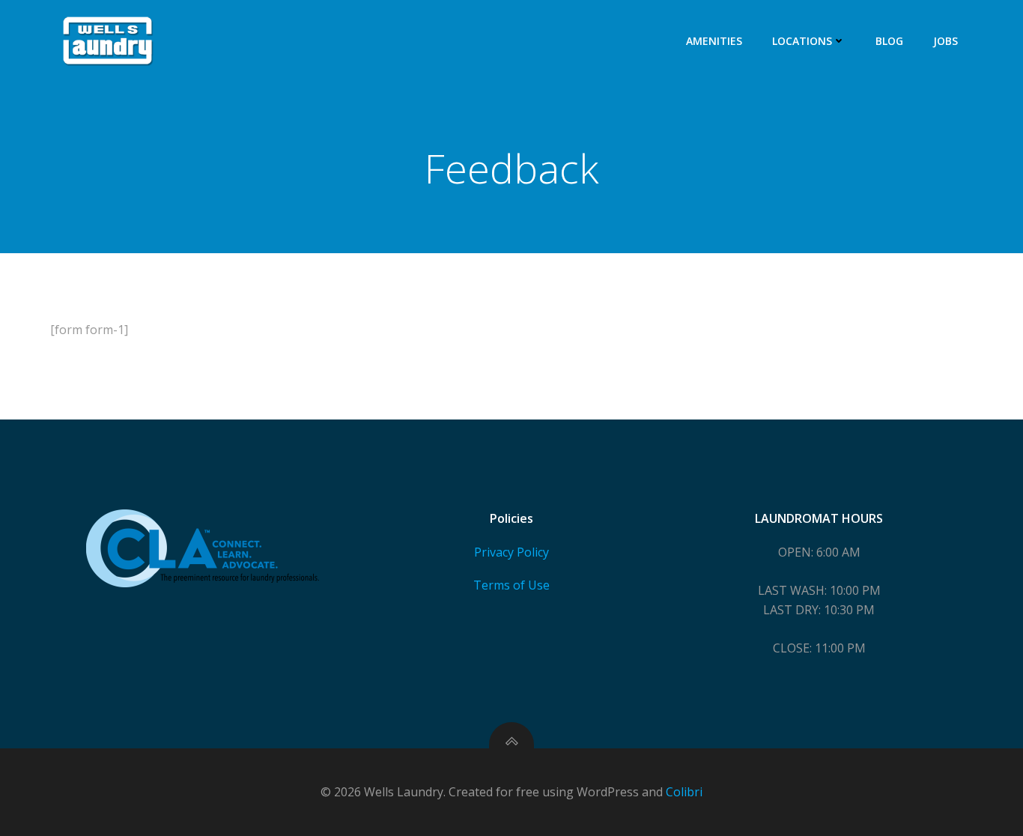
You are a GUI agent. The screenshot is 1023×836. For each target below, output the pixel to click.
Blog (889, 41)
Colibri (684, 792)
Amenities (714, 41)
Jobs (945, 41)
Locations (802, 41)
